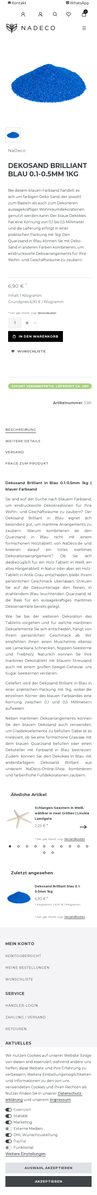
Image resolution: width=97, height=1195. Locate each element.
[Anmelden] (19, 14)
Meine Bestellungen (27, 968)
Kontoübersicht (23, 956)
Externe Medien (28, 1128)
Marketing (23, 1122)
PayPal (20, 1141)
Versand (14, 452)
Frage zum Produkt (26, 463)
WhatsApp (79, 3)
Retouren (16, 1029)
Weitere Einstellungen (25, 1154)
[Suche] (53, 14)
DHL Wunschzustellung (36, 1135)
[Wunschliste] (68, 14)
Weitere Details (23, 441)
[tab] (20, 430)
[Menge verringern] (35, 323)
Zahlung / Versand (25, 1017)
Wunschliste (31, 351)
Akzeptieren (48, 1181)
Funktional (23, 1147)
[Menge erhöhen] (27, 323)
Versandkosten (46, 313)
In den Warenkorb (38, 336)
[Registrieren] (37, 14)
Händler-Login (21, 1006)
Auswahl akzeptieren (48, 1168)
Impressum (60, 1100)
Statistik (21, 1116)
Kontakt (18, 3)
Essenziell (22, 1110)
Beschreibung (20, 430)
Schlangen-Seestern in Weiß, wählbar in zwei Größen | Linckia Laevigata (62, 813)
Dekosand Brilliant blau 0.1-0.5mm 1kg (58, 888)
